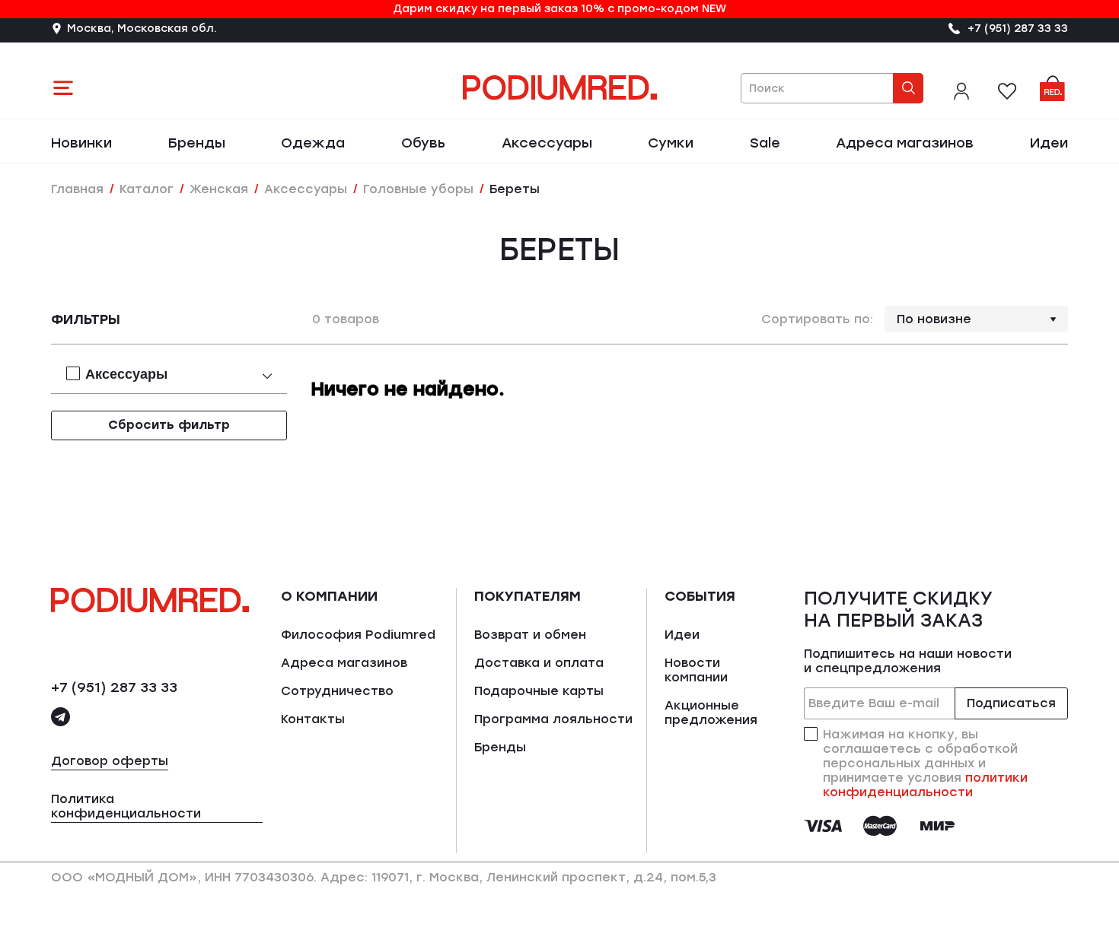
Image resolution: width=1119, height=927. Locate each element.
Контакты (313, 719)
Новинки (81, 143)
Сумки (670, 143)
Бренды (196, 143)
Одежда (313, 143)
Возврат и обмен (530, 634)
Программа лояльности (553, 719)
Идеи (1049, 143)
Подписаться (1011, 703)
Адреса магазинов (905, 143)
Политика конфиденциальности (126, 806)
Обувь (423, 143)
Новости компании (696, 670)
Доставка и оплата (539, 663)
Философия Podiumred (358, 634)
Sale (765, 143)
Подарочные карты (539, 691)
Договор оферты (109, 761)
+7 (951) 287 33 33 (114, 687)
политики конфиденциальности (925, 784)
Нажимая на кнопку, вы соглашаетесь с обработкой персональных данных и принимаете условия (925, 763)
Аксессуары (547, 143)
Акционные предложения (711, 712)
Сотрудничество (337, 691)
